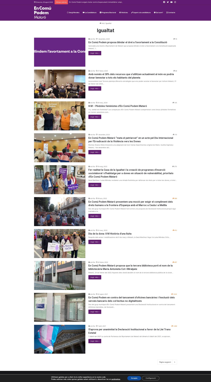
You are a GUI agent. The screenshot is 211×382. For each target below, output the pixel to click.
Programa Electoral (108, 12)
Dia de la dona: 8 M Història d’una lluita (110, 233)
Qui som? (159, 12)
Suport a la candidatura (142, 12)
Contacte (171, 12)
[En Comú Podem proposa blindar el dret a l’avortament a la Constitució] (59, 52)
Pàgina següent (165, 362)
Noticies (124, 12)
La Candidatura (90, 12)
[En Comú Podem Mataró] (42, 12)
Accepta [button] (134, 378)
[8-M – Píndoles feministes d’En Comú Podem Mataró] (59, 115)
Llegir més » (94, 53)
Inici (103, 23)
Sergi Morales (74, 12)
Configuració (151, 378)
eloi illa (92, 39)
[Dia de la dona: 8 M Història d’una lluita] (59, 243)
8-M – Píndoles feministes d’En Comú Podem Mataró (117, 106)
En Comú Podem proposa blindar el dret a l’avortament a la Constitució (127, 42)
